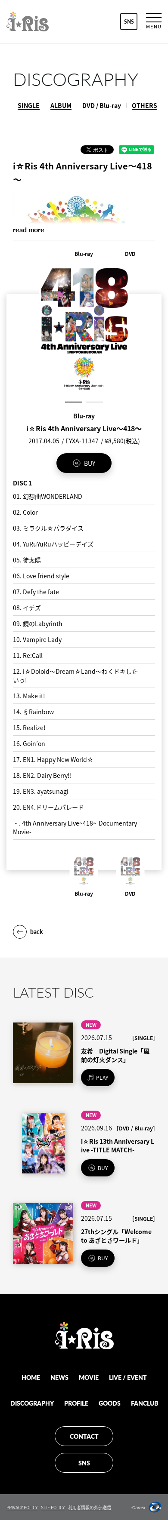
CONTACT (84, 1436)
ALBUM (61, 105)
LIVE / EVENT (128, 1377)
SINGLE (29, 105)
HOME (31, 1377)
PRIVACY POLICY (21, 1507)
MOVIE (89, 1377)
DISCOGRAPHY (32, 1403)
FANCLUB (144, 1403)
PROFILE (76, 1403)
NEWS (59, 1377)
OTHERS (144, 105)
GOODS (110, 1403)
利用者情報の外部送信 (89, 1507)
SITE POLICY (53, 1507)
